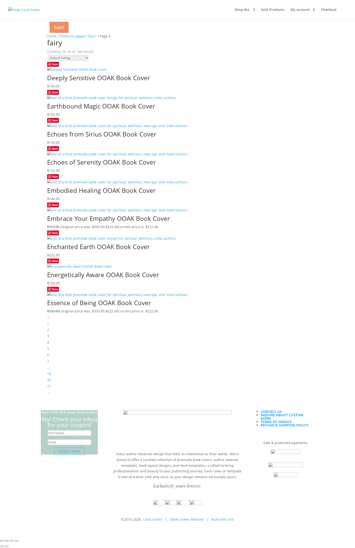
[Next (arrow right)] (7, 546)
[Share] (12, 540)
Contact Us (271, 411)
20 (49, 380)
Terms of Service (276, 421)
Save (55, 64)
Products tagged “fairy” (78, 36)
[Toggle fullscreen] (7, 540)
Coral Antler (152, 519)
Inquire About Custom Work (282, 417)
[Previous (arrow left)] (2, 546)
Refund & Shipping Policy (285, 425)
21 (49, 386)
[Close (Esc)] (16, 540)
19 (49, 373)
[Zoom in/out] (2, 540)
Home (52, 36)
